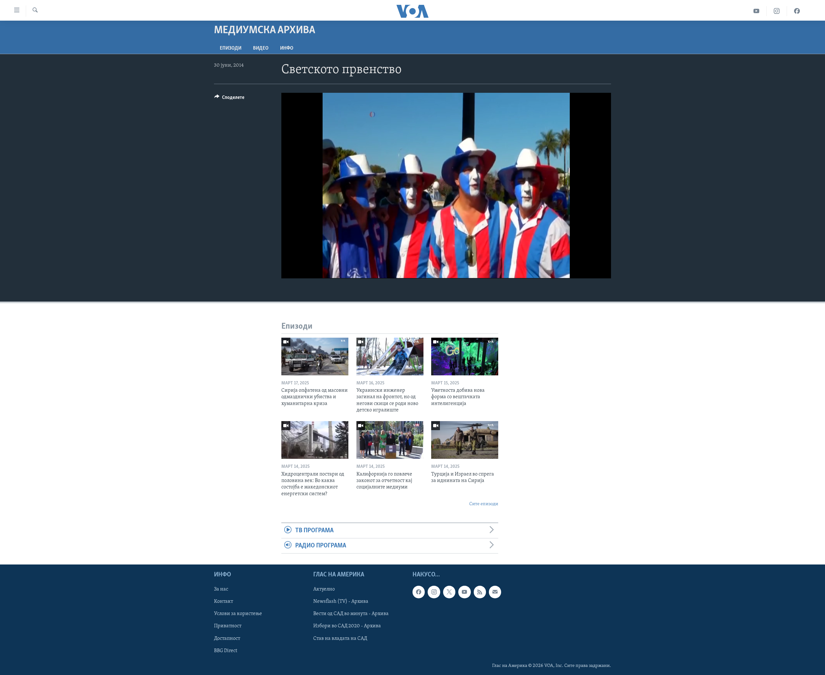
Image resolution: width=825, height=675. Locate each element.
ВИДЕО (260, 48)
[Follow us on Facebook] (418, 592)
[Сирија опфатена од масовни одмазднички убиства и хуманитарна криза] (314, 356)
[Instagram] (777, 11)
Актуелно (324, 589)
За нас (221, 589)
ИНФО (286, 48)
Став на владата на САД (340, 638)
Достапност (227, 638)
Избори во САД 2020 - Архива (347, 626)
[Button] (229, 99)
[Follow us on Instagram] (434, 592)
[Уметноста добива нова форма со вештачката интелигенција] (464, 356)
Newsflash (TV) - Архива (340, 601)
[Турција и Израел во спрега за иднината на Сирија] (464, 440)
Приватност (227, 626)
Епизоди (230, 48)
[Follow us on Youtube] (464, 592)
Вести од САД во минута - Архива (351, 614)
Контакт (223, 601)
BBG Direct (225, 650)
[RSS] (480, 592)
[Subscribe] (495, 592)
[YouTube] (756, 11)
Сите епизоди (483, 504)
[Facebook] (797, 11)
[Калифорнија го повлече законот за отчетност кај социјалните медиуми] (389, 440)
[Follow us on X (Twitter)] (449, 592)
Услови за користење (238, 614)
